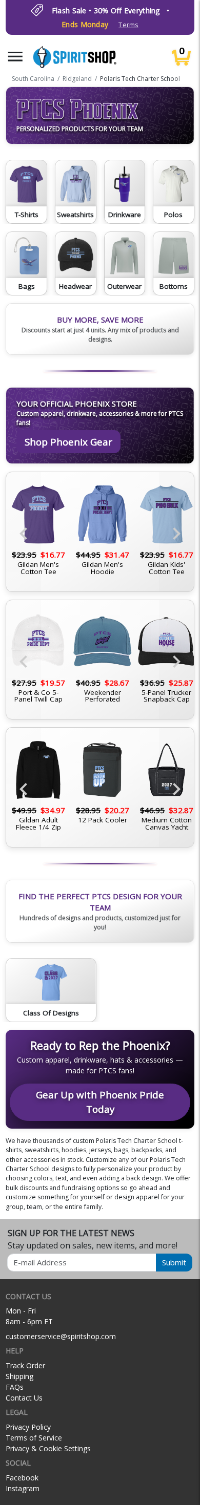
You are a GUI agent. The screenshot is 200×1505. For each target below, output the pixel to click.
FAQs (15, 1387)
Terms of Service (34, 1438)
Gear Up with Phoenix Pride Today (100, 1101)
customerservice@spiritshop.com (61, 1336)
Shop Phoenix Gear (68, 441)
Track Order (25, 1365)
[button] (15, 57)
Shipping (19, 1376)
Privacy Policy (28, 1427)
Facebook (22, 1477)
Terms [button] (128, 24)
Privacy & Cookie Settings (48, 1448)
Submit (174, 1262)
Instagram (22, 1488)
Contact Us (24, 1398)
